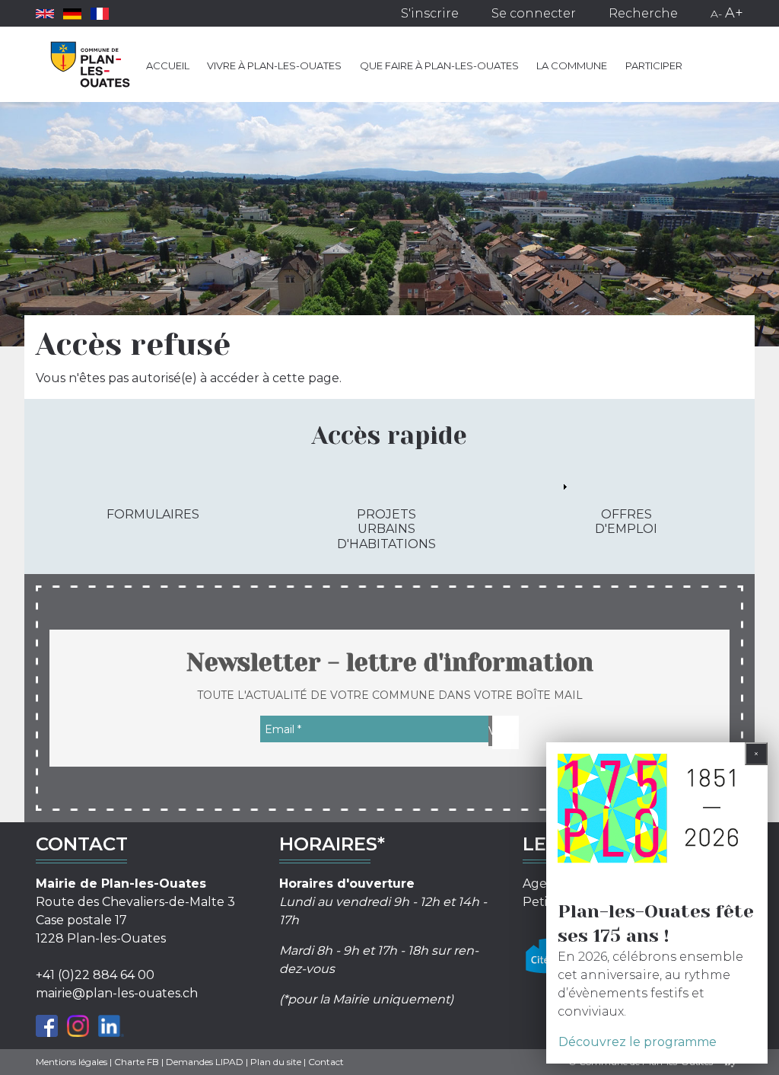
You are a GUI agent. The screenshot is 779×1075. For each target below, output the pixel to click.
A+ (734, 13)
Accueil (167, 65)
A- (716, 14)
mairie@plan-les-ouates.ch (117, 993)
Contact (326, 1061)
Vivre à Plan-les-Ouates (274, 65)
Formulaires (153, 514)
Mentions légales (71, 1061)
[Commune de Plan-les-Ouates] (91, 64)
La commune (571, 65)
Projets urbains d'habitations (386, 528)
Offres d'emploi (626, 521)
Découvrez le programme (637, 1042)
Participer (653, 65)
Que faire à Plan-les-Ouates (439, 65)
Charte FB (136, 1061)
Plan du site (275, 1061)
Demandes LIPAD (204, 1061)
